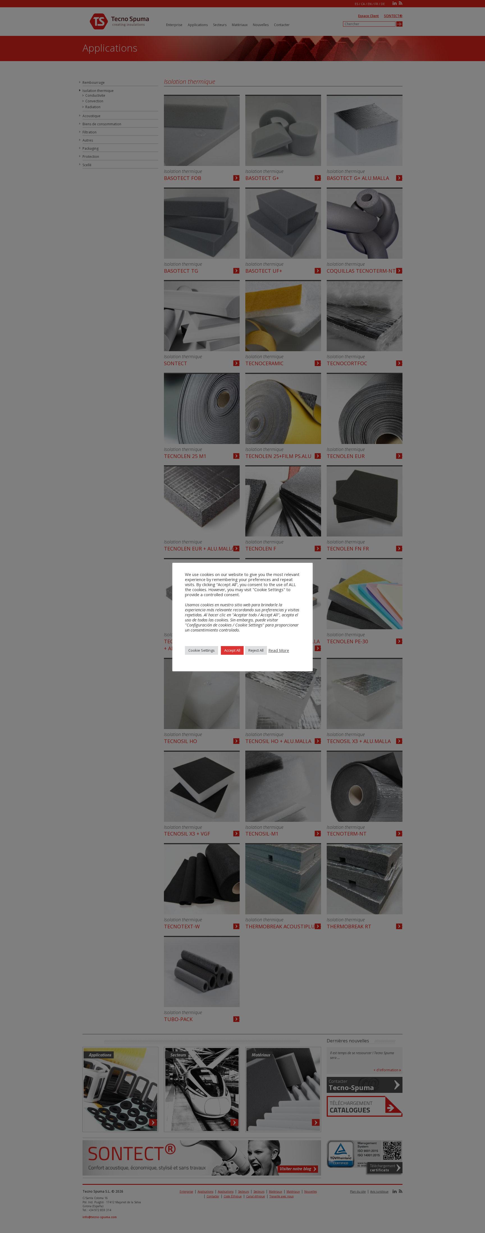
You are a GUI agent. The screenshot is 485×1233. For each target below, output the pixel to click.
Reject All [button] (256, 650)
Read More (278, 650)
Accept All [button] (232, 650)
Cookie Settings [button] (201, 650)
